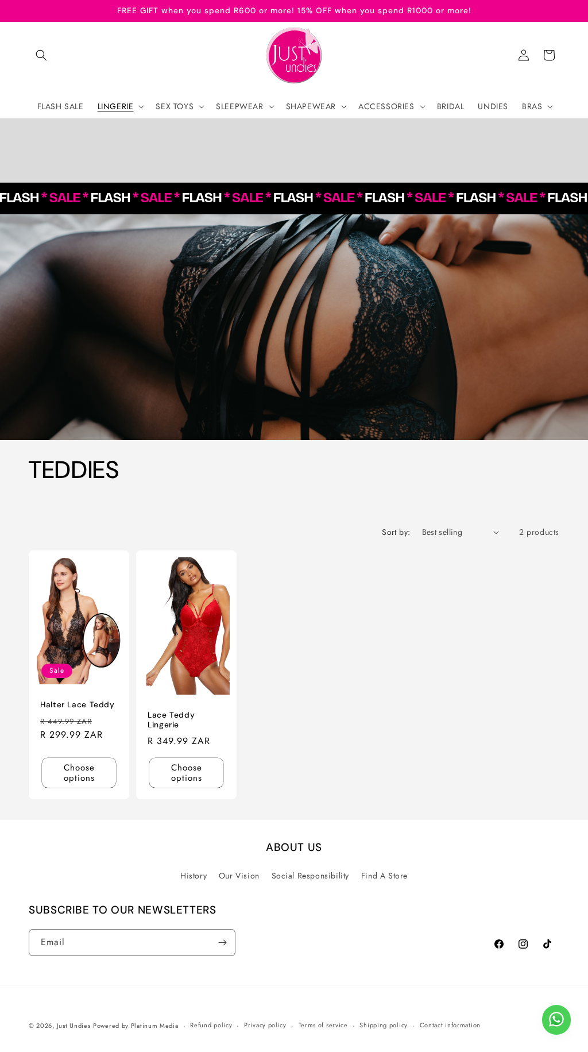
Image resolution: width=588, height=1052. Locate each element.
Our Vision (239, 875)
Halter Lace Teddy (77, 705)
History (193, 875)
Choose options (79, 772)
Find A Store (384, 875)
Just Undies (74, 1025)
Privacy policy (265, 1025)
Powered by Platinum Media (136, 1025)
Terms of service (323, 1025)
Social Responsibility (311, 875)
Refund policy (211, 1025)
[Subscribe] (222, 942)
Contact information (450, 1025)
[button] (41, 55)
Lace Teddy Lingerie (171, 720)
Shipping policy (383, 1025)
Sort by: (396, 532)
